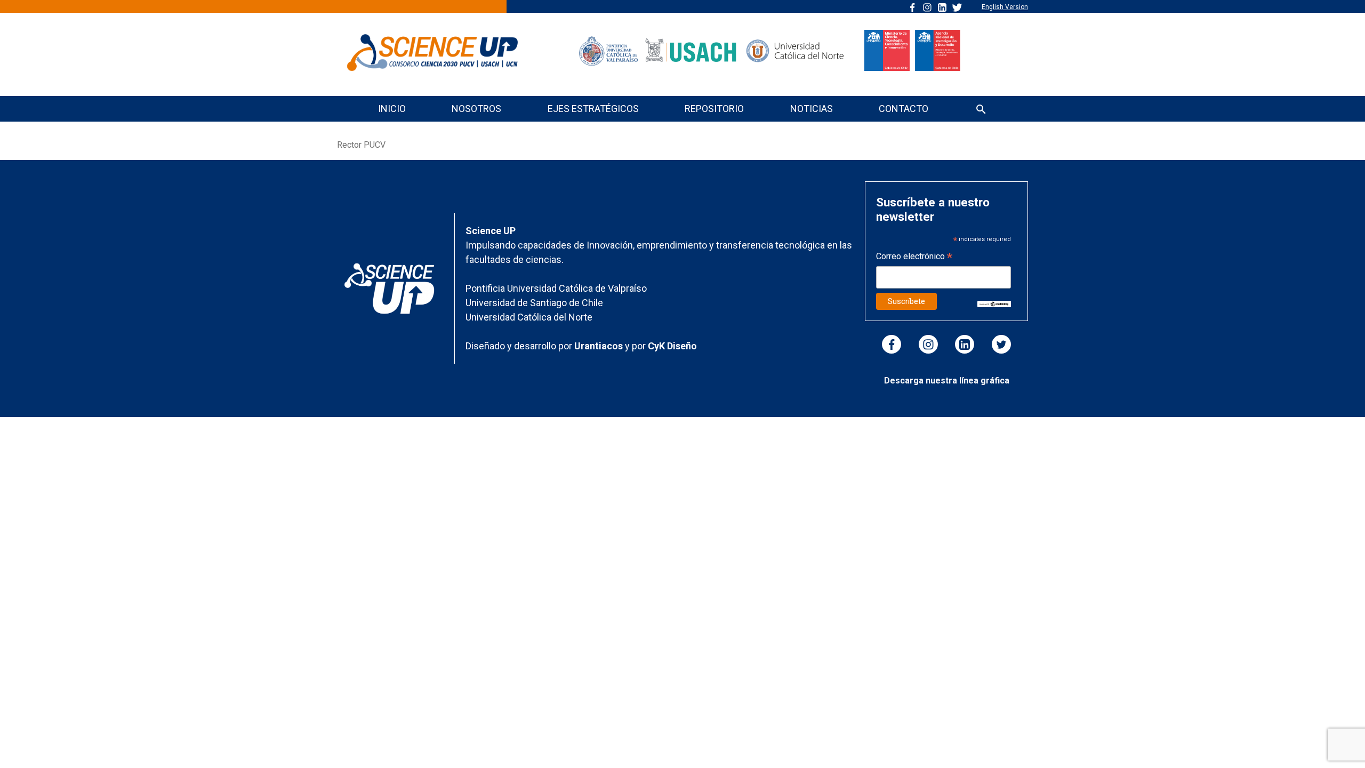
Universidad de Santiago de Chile (534, 302)
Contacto (903, 108)
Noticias (811, 108)
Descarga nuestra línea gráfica (946, 380)
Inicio (392, 108)
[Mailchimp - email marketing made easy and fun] (994, 304)
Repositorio (714, 108)
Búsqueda (981, 110)
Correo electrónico (914, 257)
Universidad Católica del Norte (528, 317)
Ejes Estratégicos (593, 108)
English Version (1005, 7)
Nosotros (476, 108)
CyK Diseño (672, 345)
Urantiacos (599, 345)
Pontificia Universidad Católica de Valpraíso (556, 288)
